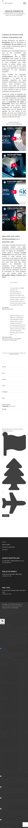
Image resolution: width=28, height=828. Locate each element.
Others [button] (1, 818)
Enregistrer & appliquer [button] (6, 827)
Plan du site (5, 549)
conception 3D (9, 271)
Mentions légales (6, 544)
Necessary (4, 648)
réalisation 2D (17, 269)
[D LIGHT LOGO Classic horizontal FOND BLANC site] (11, 3)
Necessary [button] (2, 647)
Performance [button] (3, 785)
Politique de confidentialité (8, 547)
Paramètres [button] (3, 616)
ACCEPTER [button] (10, 616)
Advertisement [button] (3, 807)
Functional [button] (2, 774)
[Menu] (24, 3)
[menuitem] (24, 3)
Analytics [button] (2, 796)
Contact (4, 542)
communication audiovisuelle (16, 60)
